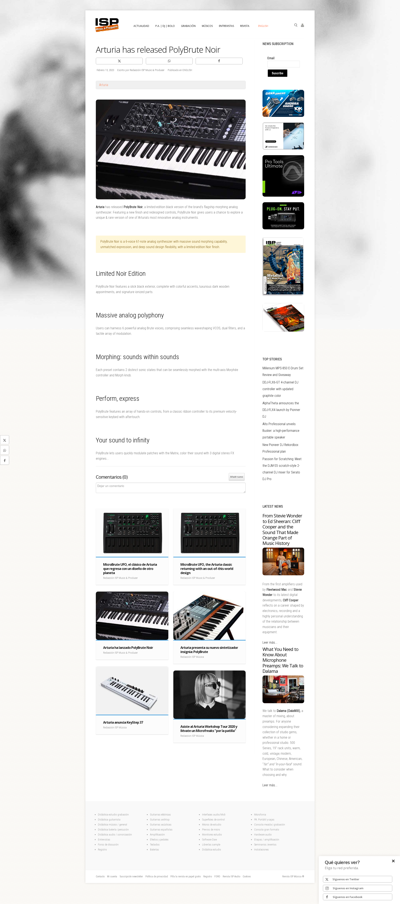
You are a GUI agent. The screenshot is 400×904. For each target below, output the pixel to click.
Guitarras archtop (160, 819)
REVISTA (244, 26)
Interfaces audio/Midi (213, 814)
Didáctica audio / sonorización (115, 834)
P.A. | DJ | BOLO (165, 26)
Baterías (154, 849)
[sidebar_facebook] (4, 460)
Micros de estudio (211, 824)
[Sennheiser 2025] (283, 148)
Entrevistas (104, 839)
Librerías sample (211, 844)
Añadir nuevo (236, 476)
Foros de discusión (108, 844)
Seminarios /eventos (265, 844)
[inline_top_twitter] (119, 61)
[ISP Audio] (283, 330)
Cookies (247, 876)
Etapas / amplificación (266, 839)
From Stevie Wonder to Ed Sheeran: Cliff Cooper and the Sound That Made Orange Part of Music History (282, 529)
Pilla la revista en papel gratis (185, 876)
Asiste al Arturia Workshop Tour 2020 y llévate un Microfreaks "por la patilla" (208, 728)
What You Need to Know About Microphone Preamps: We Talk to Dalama (282, 660)
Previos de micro (211, 829)
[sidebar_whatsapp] (4, 450)
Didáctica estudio (211, 849)
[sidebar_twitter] (4, 440)
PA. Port (258, 819)
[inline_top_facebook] (219, 61)
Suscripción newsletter (131, 876)
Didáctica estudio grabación (113, 814)
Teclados (155, 844)
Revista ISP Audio (231, 876)
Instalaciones (261, 849)
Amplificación (157, 834)
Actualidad (141, 26)
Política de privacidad (156, 876)
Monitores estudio (212, 834)
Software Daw (209, 839)
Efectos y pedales (159, 839)
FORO (217, 876)
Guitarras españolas (161, 829)
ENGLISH (263, 26)
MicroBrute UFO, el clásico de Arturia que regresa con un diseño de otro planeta (130, 568)
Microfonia (260, 814)
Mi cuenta (112, 876)
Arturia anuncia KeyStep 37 (123, 722)
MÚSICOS (207, 26)
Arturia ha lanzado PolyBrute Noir (128, 647)
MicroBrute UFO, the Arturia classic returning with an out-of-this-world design (206, 568)
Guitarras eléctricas (160, 814)
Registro (102, 849)
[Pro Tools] (283, 195)
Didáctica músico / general (112, 824)
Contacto (100, 876)
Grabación (188, 26)
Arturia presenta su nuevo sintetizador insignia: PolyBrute (209, 649)
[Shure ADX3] (283, 228)
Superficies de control (213, 819)
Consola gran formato (266, 829)
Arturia (103, 85)
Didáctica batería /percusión (113, 829)
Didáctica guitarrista (109, 819)
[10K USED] (283, 116)
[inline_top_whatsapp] (169, 61)
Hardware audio (263, 834)
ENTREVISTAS (226, 26)
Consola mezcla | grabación (269, 824)
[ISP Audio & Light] (283, 296)
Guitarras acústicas (161, 824)
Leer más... (270, 642)
